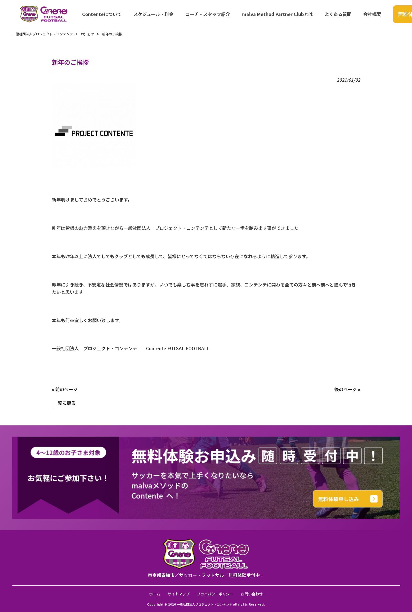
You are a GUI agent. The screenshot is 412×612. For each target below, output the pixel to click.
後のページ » (347, 389)
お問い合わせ (252, 594)
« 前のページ (65, 389)
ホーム (154, 594)
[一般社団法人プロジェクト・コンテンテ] (44, 14)
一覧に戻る (64, 402)
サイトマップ (178, 594)
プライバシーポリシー (215, 594)
